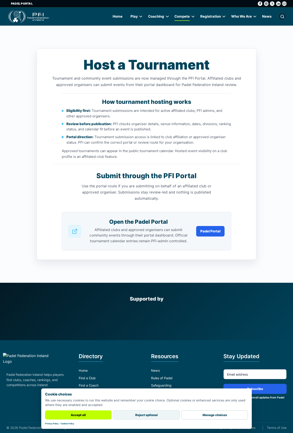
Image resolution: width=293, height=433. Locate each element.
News (266, 16)
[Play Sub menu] (141, 16)
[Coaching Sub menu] (167, 16)
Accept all (78, 415)
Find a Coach (88, 385)
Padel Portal (22, 3)
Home (117, 16)
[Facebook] (260, 3)
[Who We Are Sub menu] (255, 16)
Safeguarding (161, 385)
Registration (210, 16)
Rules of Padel (161, 378)
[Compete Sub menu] (193, 16)
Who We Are (241, 16)
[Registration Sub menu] (224, 16)
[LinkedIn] (278, 3)
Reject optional (146, 415)
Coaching (156, 16)
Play (134, 16)
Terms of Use (277, 428)
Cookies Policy (67, 423)
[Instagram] (266, 3)
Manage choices (215, 415)
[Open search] (282, 16)
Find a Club (87, 378)
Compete (182, 16)
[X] (272, 3)
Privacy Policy (52, 423)
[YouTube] (284, 3)
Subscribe (255, 389)
